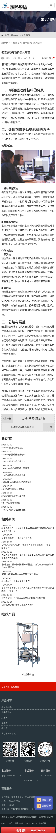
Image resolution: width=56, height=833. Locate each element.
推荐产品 (8, 614)
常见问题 (26, 35)
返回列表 (46, 58)
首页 (7, 35)
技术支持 (17, 43)
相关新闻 (8, 519)
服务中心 (15, 35)
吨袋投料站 (6, 712)
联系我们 (15, 686)
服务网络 (27, 43)
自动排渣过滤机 (8, 733)
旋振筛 (4, 717)
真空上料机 (6, 706)
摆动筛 (4, 728)
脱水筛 (4, 722)
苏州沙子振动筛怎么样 (24, 418)
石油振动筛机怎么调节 (32, 427)
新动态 (6, 438)
